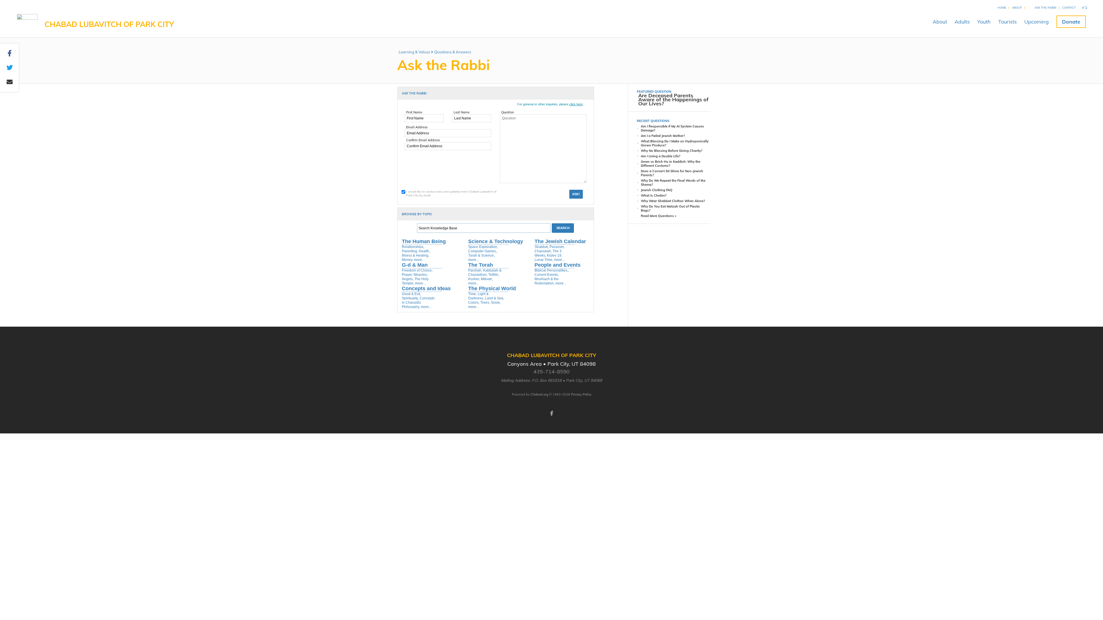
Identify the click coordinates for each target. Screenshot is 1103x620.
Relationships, (413, 247)
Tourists (1007, 21)
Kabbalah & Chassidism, (485, 272)
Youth (984, 21)
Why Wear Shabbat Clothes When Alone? (673, 201)
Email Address (416, 127)
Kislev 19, (554, 255)
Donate (1071, 21)
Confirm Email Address (423, 140)
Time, (472, 294)
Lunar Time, (544, 260)
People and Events (558, 265)
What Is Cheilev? (653, 195)
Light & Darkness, (478, 296)
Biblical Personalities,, (552, 270)
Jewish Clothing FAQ (656, 190)
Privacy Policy (581, 394)
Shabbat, (542, 247)
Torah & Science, (481, 255)
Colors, (473, 303)
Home (1002, 7)
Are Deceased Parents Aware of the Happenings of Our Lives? (673, 99)
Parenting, (410, 251)
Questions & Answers (452, 52)
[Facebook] (551, 412)
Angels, (408, 279)
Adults (962, 21)
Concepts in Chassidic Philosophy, (418, 302)
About (1017, 7)
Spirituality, (410, 298)
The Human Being (424, 241)
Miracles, (421, 275)
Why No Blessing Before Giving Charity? (671, 151)
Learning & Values (414, 52)
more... (419, 260)
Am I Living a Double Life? (660, 156)
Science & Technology (495, 241)
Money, (407, 260)
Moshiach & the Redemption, (547, 281)
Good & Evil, (411, 294)
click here (576, 104)
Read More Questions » (658, 216)
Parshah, (475, 270)
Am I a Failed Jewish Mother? (663, 136)
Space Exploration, (483, 247)
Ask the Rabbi (1045, 7)
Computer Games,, (482, 251)
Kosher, (474, 279)
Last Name (462, 112)
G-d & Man (415, 265)
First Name (414, 112)
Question (507, 112)
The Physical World (492, 288)
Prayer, (407, 275)
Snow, (495, 303)
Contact (1069, 7)
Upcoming (1036, 21)
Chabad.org (539, 394)
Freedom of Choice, (417, 270)
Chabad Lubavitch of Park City (109, 24)
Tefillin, (493, 275)
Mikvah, (487, 279)
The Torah (480, 265)
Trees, (485, 303)
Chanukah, (543, 251)
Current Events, (547, 275)
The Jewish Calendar (560, 241)
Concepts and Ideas (426, 288)
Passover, (557, 247)
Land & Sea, (494, 298)
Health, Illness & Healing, (416, 253)
